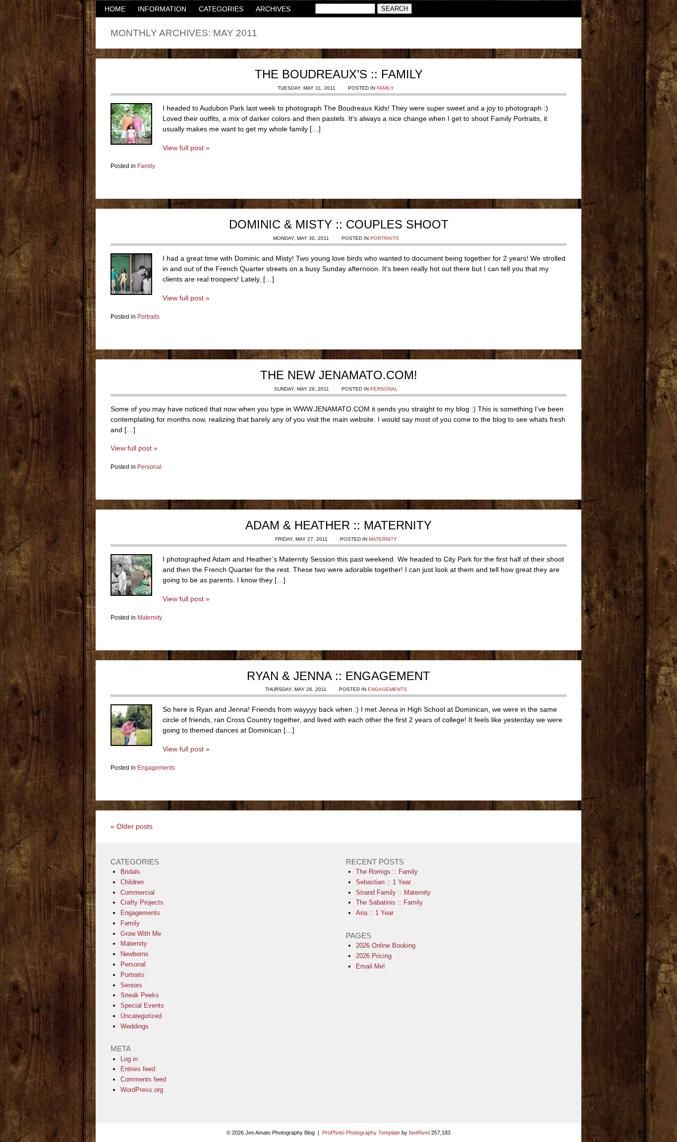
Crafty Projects (142, 902)
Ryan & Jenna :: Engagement (338, 676)
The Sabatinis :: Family (389, 902)
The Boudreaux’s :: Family (339, 74)
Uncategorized (141, 1016)
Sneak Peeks (139, 995)
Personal (384, 389)
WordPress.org (141, 1089)
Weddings (134, 1026)
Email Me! (370, 966)
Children (132, 882)
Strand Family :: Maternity (393, 892)
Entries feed (137, 1069)
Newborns (134, 954)
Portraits (384, 238)
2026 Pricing (374, 956)
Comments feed (143, 1079)
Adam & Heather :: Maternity (338, 525)
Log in (129, 1059)
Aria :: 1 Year (375, 912)
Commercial (137, 892)
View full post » (186, 148)
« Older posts (132, 826)
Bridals (130, 871)
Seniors (131, 985)
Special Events (142, 1005)
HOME (115, 8)
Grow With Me (140, 933)
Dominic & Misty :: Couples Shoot (339, 224)
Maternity (383, 539)
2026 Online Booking (385, 945)
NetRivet (419, 1133)
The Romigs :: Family (387, 871)
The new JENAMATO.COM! (338, 375)
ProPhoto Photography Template (361, 1133)
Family (385, 88)
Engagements (387, 689)
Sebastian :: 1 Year (383, 882)
